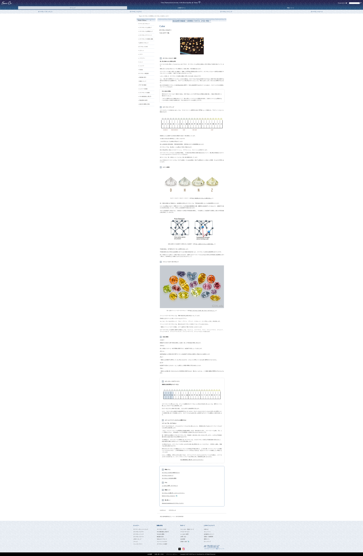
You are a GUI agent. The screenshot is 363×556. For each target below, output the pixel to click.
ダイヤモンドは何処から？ (146, 31)
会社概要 (149, 554)
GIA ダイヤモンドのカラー (168, 496)
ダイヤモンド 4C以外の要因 (169, 478)
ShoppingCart (341, 3)
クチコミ (135, 541)
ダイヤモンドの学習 (148, 16)
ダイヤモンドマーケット (145, 35)
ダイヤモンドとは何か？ (145, 27)
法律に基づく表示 (159, 554)
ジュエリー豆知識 (142, 89)
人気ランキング (137, 539)
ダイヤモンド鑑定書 (143, 73)
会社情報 (182, 539)
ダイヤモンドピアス (136, 11)
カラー (141, 54)
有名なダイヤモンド (162, 539)
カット (141, 62)
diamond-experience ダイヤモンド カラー (173, 503)
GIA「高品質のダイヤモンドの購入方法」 (201, 198)
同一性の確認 (142, 85)
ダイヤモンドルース (317, 11)
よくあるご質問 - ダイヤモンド (170, 485)
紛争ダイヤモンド (144, 43)
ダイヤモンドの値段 (144, 92)
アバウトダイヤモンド (144, 23)
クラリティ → (172, 510)
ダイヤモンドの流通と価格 (146, 39)
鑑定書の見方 (142, 77)
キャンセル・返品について (187, 529)
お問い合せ (183, 536)
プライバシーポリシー (172, 554)
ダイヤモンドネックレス (45, 11)
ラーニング (72, 7)
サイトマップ (207, 541)
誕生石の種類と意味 (144, 104)
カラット (141, 50)
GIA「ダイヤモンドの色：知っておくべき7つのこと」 (202, 310)
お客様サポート (182, 7)
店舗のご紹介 (183, 541)
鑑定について (142, 81)
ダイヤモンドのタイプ (167, 475)
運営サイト (207, 539)
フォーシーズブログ (162, 541)
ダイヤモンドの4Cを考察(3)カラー (171, 472)
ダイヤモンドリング (226, 11)
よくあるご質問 (184, 534)
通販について (290, 7)
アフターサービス (185, 531)
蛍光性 (141, 69)
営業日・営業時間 (208, 536)
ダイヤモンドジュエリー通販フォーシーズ (214, 548)
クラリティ (142, 58)
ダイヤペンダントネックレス (140, 529)
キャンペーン (207, 531)
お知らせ (206, 529)
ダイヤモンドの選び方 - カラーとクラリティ (173, 493)
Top (140, 16)
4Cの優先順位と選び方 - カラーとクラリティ (192, 459)
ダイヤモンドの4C (143, 46)
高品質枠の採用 (143, 100)
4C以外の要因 (160, 534)
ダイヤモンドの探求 (162, 544)
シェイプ (141, 65)
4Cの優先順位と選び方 (145, 96)
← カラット (163, 510)
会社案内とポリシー (209, 534)
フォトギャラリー (137, 544)
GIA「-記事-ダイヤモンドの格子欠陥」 (204, 244)
